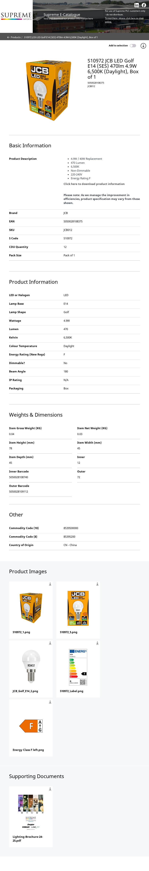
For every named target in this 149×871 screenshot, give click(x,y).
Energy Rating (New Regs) (27, 354)
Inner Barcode (19, 471)
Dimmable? (17, 363)
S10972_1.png (21, 632)
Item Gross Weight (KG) (25, 428)
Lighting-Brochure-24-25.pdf (28, 838)
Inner (81, 457)
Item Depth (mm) (21, 457)
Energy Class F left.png (28, 750)
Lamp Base (16, 303)
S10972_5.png (68, 632)
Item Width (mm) (89, 442)
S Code (13, 238)
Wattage (15, 320)
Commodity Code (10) (24, 528)
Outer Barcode (19, 486)
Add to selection (118, 45)
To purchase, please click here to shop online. (124, 20)
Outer (81, 471)
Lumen (14, 329)
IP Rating (15, 380)
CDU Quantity (18, 247)
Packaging (16, 388)
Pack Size (15, 255)
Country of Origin (21, 545)
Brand (13, 213)
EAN (12, 221)
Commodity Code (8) (23, 536)
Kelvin (13, 337)
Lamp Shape (17, 312)
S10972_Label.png (71, 691)
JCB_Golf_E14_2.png (25, 691)
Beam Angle (17, 371)
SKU (11, 230)
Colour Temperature (23, 346)
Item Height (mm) (21, 442)
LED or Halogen (19, 295)
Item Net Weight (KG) (92, 428)
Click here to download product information (94, 184)
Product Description (23, 158)
